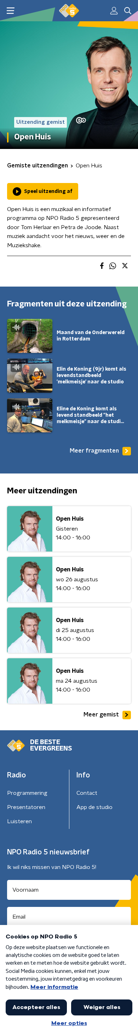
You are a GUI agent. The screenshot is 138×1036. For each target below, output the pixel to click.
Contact (86, 793)
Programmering (27, 793)
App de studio (94, 807)
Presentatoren (26, 807)
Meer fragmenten (94, 451)
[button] (10, 10)
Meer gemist (101, 715)
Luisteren (19, 821)
